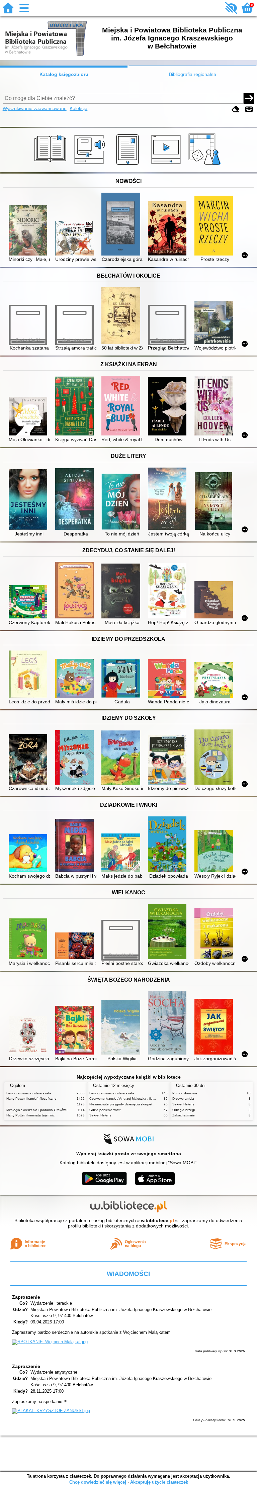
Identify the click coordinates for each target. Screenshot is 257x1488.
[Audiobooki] (90, 165)
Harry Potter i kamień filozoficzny (31, 1098)
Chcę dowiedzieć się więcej (97, 1482)
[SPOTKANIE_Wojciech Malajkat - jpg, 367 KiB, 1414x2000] (50, 1341)
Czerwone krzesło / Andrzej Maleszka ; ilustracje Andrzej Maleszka (139, 1098)
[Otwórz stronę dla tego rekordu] (29, 231)
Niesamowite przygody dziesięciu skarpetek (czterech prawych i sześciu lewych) (150, 1104)
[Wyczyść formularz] (235, 109)
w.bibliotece (157, 1220)
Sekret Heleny (100, 1115)
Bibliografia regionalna (192, 74)
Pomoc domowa (184, 1093)
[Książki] (51, 165)
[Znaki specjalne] (249, 109)
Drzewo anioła (183, 1098)
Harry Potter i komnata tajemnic (30, 1115)
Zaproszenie (26, 1297)
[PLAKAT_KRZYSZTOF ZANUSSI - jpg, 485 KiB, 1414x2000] (51, 1410)
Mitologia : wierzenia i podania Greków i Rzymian (43, 1110)
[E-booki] (129, 165)
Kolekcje (78, 108)
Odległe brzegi (183, 1110)
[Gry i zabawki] (206, 165)
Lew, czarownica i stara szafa (28, 1093)
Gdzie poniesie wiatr (104, 1110)
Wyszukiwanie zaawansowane (35, 108)
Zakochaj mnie (183, 1115)
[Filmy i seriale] (167, 165)
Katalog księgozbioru (63, 74)
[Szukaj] (249, 98)
